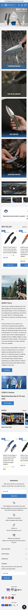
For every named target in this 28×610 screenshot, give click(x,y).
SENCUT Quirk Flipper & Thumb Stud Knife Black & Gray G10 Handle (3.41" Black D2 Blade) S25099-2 (10, 250)
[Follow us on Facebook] (3, 598)
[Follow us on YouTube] (9, 598)
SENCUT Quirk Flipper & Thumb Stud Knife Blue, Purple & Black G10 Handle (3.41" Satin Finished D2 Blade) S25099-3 (10, 460)
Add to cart (10, 265)
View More (7, 370)
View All (24, 227)
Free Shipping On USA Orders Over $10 (14, 1)
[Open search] (19, 5)
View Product (8, 403)
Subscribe (14, 496)
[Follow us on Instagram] (6, 598)
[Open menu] (2, 5)
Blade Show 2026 (7, 427)
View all (24, 410)
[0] (25, 5)
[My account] (22, 5)
